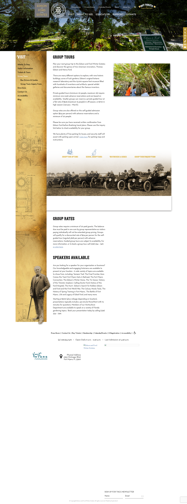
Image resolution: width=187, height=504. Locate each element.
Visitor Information (25, 68)
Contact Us (22, 92)
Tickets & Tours (24, 72)
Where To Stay (24, 65)
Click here (83, 137)
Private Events (89, 7)
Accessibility (23, 96)
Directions (22, 88)
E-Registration (114, 333)
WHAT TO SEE (85, 14)
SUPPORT (117, 14)
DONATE (131, 14)
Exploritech (114, 501)
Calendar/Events (105, 7)
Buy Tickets (76, 333)
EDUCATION (103, 14)
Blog (19, 100)
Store (117, 7)
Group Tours (23, 76)
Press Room (55, 333)
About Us (126, 7)
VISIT (71, 14)
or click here (58, 247)
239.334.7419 (66, 340)
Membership (76, 7)
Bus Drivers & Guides (29, 80)
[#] (185, 29)
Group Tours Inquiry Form (31, 84)
